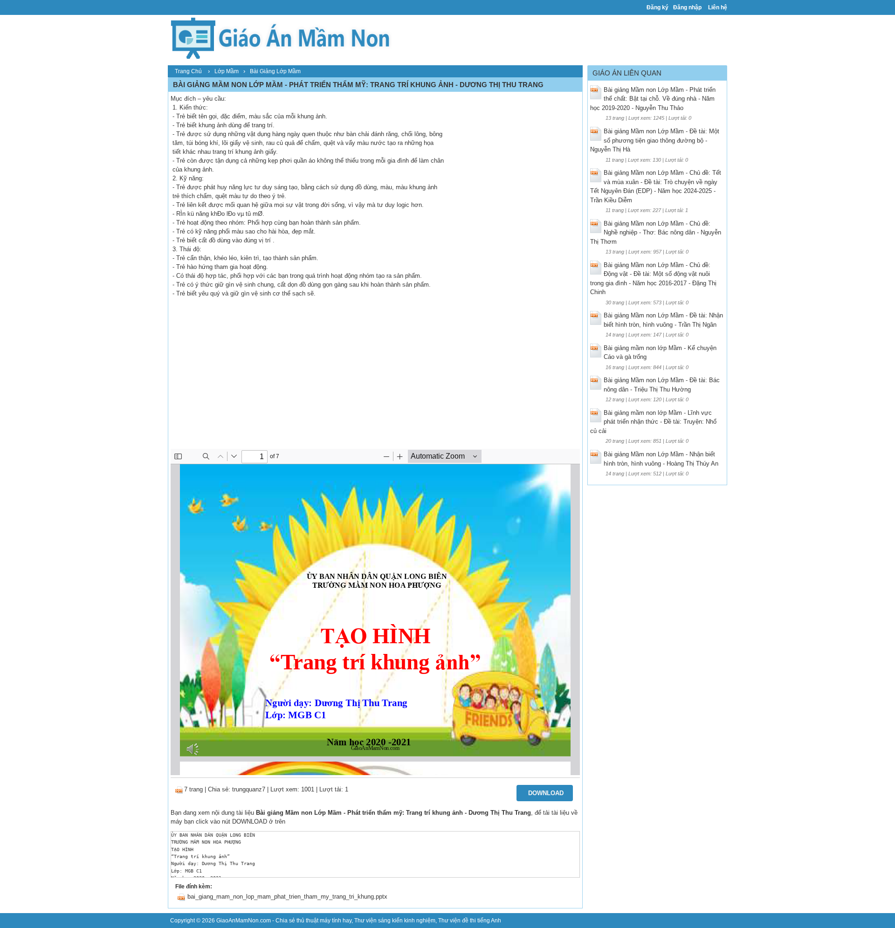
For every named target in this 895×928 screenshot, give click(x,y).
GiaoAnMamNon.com (243, 920)
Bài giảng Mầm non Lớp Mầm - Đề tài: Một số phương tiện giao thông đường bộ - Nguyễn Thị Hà (654, 140)
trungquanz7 (248, 789)
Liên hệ (717, 7)
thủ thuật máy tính (318, 920)
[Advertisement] (375, 379)
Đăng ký (657, 7)
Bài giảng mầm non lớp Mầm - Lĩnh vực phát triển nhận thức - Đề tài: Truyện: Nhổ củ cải (653, 421)
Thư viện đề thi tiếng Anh (469, 920)
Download (546, 793)
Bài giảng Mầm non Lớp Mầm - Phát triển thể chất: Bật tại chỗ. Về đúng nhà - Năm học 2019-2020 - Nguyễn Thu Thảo (653, 98)
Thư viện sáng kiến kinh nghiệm (394, 920)
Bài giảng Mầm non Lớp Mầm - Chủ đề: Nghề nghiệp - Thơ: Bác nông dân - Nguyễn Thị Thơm (655, 232)
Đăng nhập (687, 7)
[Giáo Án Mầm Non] (280, 37)
